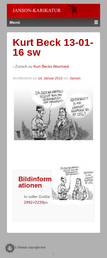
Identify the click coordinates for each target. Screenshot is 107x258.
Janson (75, 78)
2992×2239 (34, 202)
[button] (10, 248)
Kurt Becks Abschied (51, 66)
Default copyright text (31, 247)
